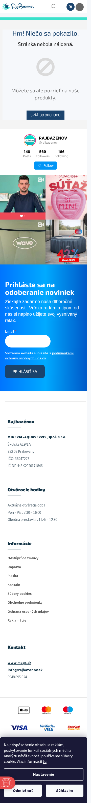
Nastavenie (43, 774)
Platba (13, 576)
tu (45, 761)
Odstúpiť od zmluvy (23, 558)
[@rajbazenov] (30, 140)
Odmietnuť (23, 790)
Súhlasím (64, 790)
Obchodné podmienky (25, 602)
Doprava (14, 567)
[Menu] (80, 7)
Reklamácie (17, 620)
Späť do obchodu (45, 115)
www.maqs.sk (19, 662)
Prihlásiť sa (25, 371)
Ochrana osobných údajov (28, 611)
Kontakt (14, 585)
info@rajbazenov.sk (25, 670)
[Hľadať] (53, 6)
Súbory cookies (20, 594)
